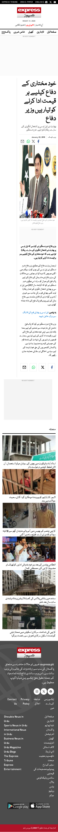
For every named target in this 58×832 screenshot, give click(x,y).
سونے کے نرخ (48, 765)
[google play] (18, 806)
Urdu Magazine (12, 747)
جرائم (51, 795)
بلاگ (51, 782)
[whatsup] (33, 367)
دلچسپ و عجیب (46, 756)
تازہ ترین (40, 32)
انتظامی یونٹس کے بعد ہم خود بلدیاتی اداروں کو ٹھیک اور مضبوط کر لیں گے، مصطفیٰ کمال (31, 566)
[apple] (39, 806)
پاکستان (6, 32)
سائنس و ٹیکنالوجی (45, 778)
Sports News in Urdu (15, 725)
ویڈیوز (51, 791)
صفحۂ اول (51, 32)
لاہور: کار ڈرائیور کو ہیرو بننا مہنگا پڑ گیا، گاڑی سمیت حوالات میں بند (32, 499)
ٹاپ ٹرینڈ (49, 752)
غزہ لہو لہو (49, 725)
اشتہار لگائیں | (20, 25)
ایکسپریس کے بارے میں (49, 703)
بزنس (51, 787)
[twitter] (42, 367)
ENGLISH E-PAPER (43, 2)
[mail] (23, 367)
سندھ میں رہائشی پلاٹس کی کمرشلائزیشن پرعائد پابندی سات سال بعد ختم (30, 600)
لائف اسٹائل (48, 747)
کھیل (31, 32)
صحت (51, 760)
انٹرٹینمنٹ (49, 743)
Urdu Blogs (10, 752)
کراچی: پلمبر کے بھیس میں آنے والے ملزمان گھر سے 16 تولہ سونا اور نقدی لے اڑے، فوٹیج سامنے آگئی (29, 533)
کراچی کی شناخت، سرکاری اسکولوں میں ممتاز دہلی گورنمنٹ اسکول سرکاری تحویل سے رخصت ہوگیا (33, 634)
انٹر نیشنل (49, 734)
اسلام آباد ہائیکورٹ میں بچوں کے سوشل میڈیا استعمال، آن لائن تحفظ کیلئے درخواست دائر (30, 465)
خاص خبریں (19, 32)
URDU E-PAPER (26, 2)
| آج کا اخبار (38, 25)
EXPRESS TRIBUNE (10, 2)
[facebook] (51, 367)
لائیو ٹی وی (30, 25)
